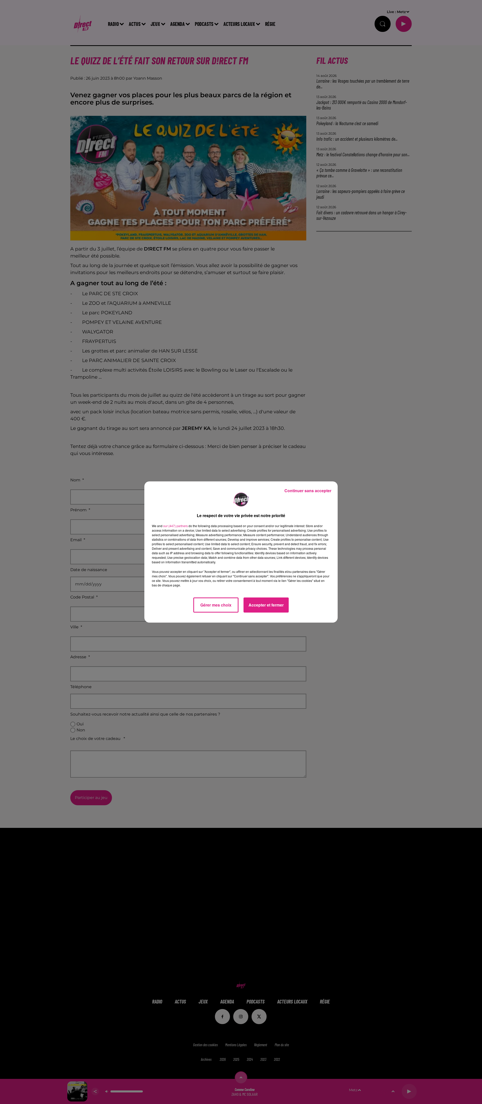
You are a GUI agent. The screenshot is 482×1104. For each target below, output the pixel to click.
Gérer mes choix (215, 605)
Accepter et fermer (266, 605)
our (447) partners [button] (175, 526)
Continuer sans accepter (307, 490)
